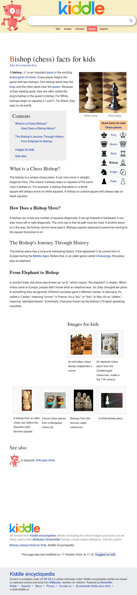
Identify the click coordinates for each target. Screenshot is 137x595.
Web (58, 28)
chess (32, 77)
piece (50, 72)
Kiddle (13, 586)
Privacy (50, 586)
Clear (124, 21)
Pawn (113, 181)
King (113, 135)
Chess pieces (113, 127)
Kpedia (92, 28)
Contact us (65, 586)
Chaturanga (103, 256)
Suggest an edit (105, 554)
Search (131, 20)
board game (17, 77)
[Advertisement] (69, 43)
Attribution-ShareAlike (46, 539)
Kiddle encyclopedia (43, 535)
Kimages (80, 28)
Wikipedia (55, 582)
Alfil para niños (45, 460)
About (38, 586)
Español (104, 28)
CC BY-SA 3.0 (47, 579)
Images (68, 28)
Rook (113, 153)
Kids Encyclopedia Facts (23, 65)
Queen (113, 144)
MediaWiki (106, 582)
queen (56, 87)
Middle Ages (41, 256)
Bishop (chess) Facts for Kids (28, 545)
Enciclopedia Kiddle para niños (93, 586)
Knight (113, 172)
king (12, 87)
